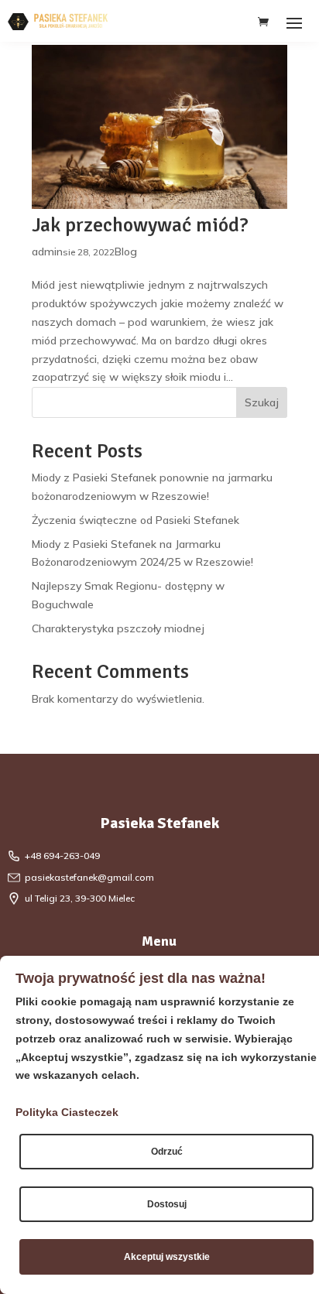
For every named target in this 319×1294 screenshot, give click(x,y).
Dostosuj (167, 1204)
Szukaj (262, 402)
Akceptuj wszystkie (167, 1256)
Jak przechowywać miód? (140, 225)
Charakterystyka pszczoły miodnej (118, 628)
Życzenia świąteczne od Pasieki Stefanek (135, 520)
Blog (126, 251)
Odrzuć (167, 1151)
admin (47, 251)
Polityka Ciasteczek (66, 1112)
